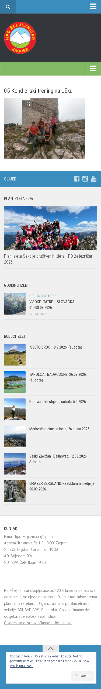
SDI (57, 296)
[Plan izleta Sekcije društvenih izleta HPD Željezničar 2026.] (50, 228)
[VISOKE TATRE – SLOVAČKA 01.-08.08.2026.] (15, 304)
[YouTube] (93, 179)
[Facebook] (76, 179)
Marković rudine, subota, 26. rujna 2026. (59, 429)
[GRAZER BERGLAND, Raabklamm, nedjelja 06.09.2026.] (15, 491)
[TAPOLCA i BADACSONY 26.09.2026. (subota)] (15, 382)
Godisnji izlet (40, 296)
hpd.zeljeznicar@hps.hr (34, 536)
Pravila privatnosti (21, 666)
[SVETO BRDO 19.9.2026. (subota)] (15, 355)
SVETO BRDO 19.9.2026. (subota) (55, 347)
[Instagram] (85, 179)
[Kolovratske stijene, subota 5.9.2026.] (15, 409)
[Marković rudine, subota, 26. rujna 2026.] (15, 436)
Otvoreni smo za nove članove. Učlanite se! (38, 622)
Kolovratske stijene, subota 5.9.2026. (58, 401)
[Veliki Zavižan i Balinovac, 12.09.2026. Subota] (15, 464)
